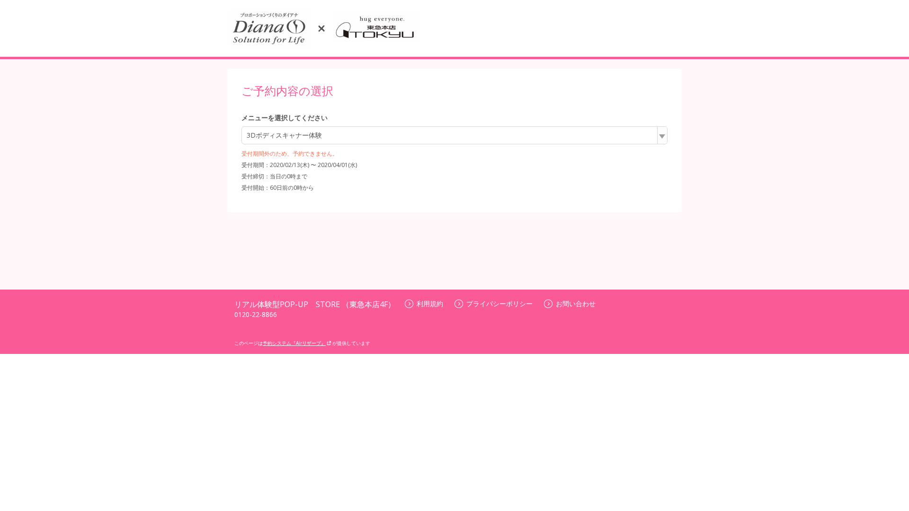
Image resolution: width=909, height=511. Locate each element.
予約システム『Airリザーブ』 (294, 343)
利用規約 (430, 303)
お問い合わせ (576, 303)
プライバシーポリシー (499, 303)
